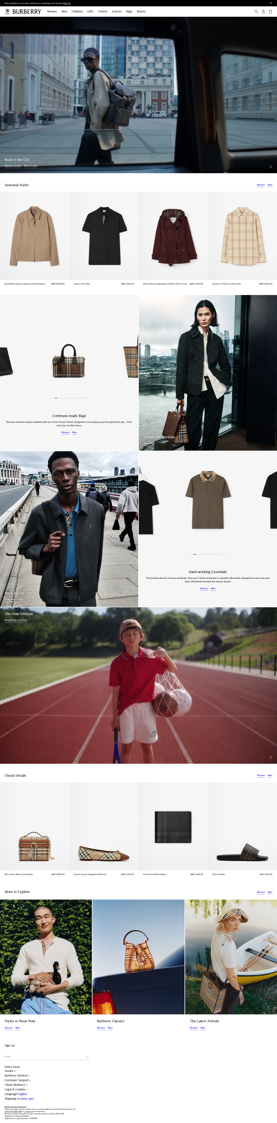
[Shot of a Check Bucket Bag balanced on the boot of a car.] (138, 957)
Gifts (90, 11)
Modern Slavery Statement (15, 1107)
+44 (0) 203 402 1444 (13, 1111)
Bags (129, 11)
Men (64, 11)
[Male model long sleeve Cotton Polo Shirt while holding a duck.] (46, 957)
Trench (102, 11)
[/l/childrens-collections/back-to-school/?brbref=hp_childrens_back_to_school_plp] (138, 685)
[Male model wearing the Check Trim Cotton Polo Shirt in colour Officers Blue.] (69, 529)
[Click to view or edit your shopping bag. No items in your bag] (270, 11)
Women (52, 11)
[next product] (271, 238)
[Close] (270, 3)
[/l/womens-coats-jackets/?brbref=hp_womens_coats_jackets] (138, 95)
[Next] (131, 346)
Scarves (117, 11)
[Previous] (6, 346)
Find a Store (12, 1067)
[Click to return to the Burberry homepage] (27, 11)
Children (77, 11)
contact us (28, 1111)
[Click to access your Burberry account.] (263, 11)
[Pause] (270, 167)
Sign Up (66, 3)
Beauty (141, 11)
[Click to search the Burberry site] (256, 11)
